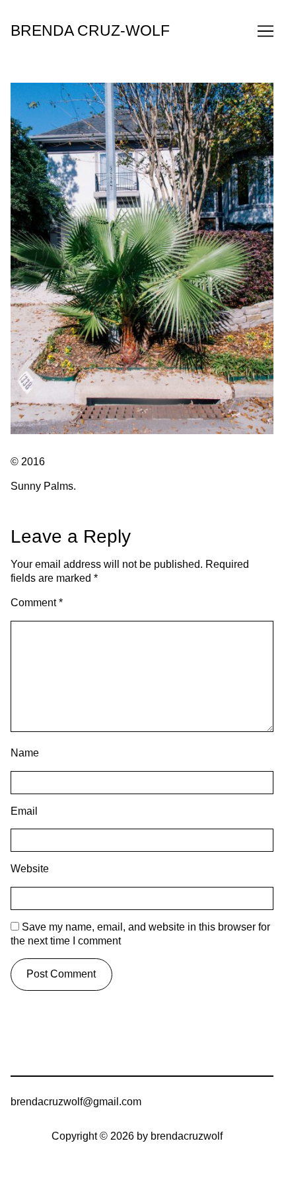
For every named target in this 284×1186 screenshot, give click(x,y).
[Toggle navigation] (265, 31)
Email (24, 811)
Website (30, 868)
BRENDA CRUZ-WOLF (90, 31)
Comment (37, 602)
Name (25, 752)
